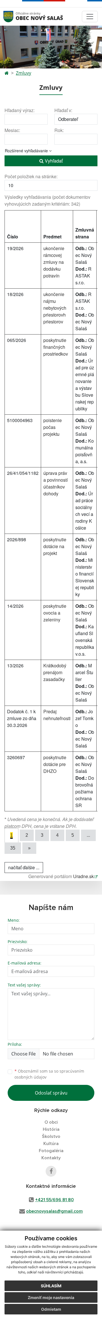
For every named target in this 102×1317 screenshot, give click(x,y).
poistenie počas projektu (52, 427)
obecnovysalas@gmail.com (54, 1211)
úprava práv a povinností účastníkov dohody (55, 483)
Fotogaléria (51, 1150)
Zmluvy (23, 73)
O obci (51, 1122)
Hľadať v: (63, 110)
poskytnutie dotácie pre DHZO (54, 764)
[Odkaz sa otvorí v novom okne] (51, 1171)
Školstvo (51, 1136)
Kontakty (51, 1158)
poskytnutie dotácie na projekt (54, 546)
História (51, 1129)
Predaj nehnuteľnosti (57, 715)
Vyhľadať (53, 160)
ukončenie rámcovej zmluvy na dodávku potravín (53, 262)
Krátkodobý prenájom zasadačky (54, 672)
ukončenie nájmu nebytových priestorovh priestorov (54, 308)
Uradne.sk (83, 876)
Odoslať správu (51, 1093)
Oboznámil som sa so (49, 1074)
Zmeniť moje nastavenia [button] (51, 1297)
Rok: (59, 130)
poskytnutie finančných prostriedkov (55, 347)
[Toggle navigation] (90, 16)
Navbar (13, 16)
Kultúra (51, 1143)
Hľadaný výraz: (20, 110)
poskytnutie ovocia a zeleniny (54, 613)
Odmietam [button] (51, 1309)
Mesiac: (12, 130)
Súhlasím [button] (51, 1285)
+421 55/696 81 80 (54, 1200)
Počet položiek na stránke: (31, 176)
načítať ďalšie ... (23, 867)
